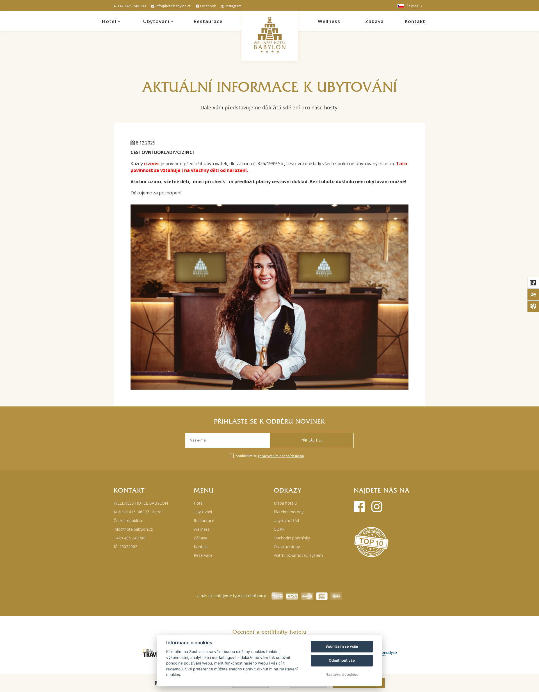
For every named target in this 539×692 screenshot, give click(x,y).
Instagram (233, 6)
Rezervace (203, 555)
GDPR (279, 529)
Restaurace (208, 21)
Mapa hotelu (285, 503)
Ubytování (157, 21)
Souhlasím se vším (341, 646)
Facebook (208, 6)
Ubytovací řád (286, 520)
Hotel (110, 21)
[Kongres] (533, 306)
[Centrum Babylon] (533, 294)
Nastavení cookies (341, 674)
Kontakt (415, 21)
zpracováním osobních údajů (281, 456)
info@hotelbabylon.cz (173, 6)
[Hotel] (533, 283)
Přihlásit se (312, 440)
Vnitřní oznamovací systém (298, 555)
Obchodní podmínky (292, 538)
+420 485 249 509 (132, 6)
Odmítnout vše (342, 660)
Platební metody (288, 511)
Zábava (374, 21)
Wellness (329, 21)
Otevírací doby (287, 546)
